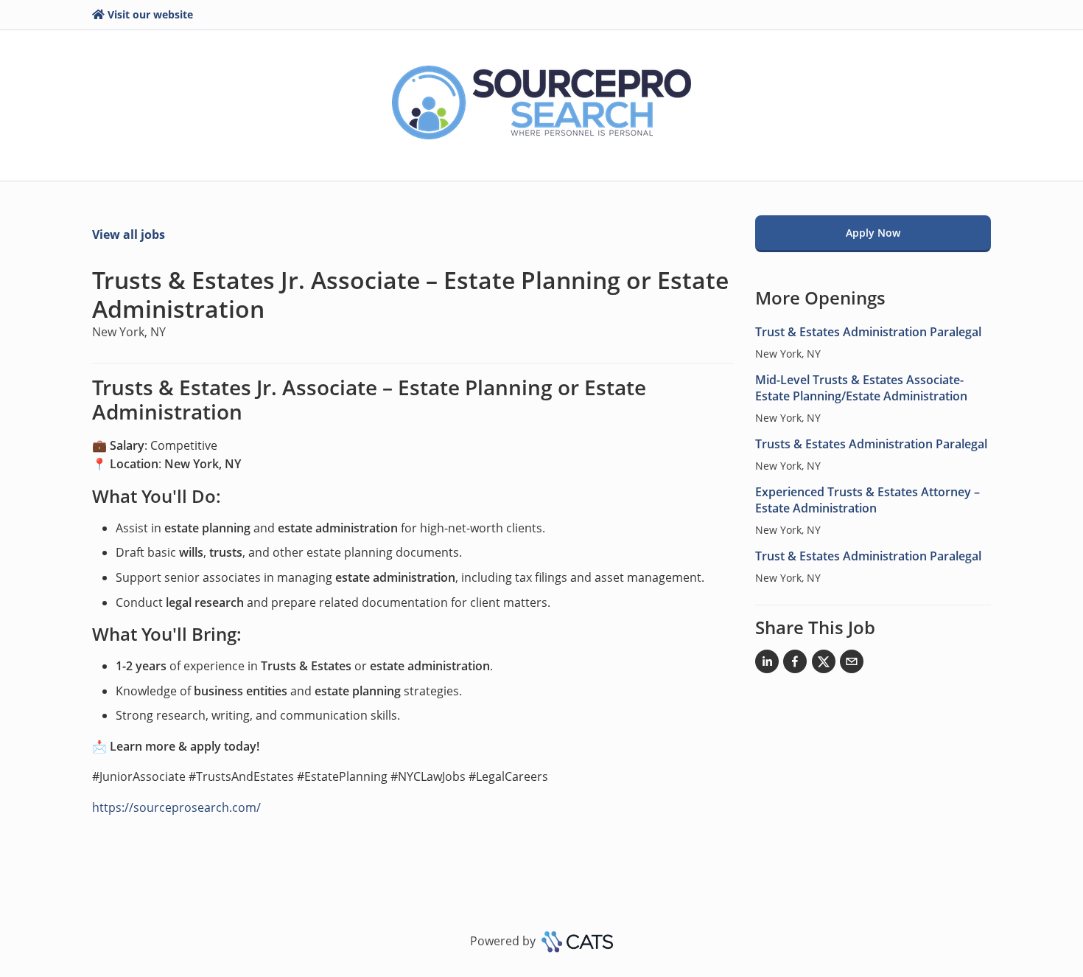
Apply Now (873, 233)
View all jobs (128, 234)
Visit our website (150, 14)
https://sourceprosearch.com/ (176, 807)
